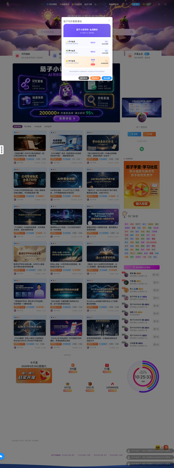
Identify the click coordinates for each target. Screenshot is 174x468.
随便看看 (1, 149)
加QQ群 (107, 78)
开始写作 (95, 78)
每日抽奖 (83, 78)
